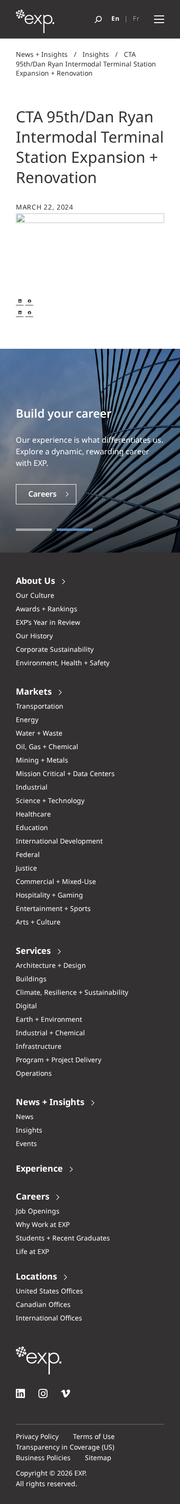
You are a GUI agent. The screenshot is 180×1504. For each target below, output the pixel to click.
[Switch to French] (136, 19)
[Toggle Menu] (159, 19)
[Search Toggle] (98, 19)
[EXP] (35, 24)
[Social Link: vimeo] (65, 1393)
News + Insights (42, 55)
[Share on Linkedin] (20, 301)
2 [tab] (75, 529)
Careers (42, 494)
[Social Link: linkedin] (20, 1393)
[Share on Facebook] (29, 301)
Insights (96, 55)
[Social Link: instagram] (43, 1393)
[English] (115, 19)
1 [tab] (34, 529)
